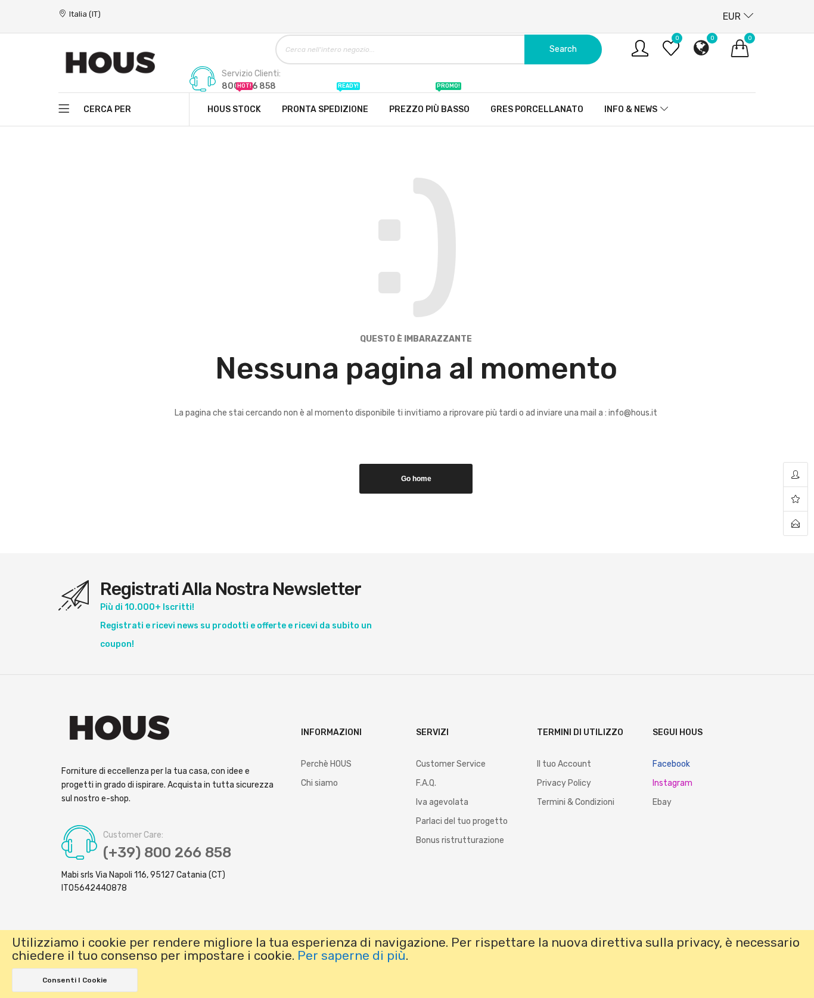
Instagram (672, 783)
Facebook (671, 764)
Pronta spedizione (325, 103)
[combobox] (438, 49)
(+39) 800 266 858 (167, 852)
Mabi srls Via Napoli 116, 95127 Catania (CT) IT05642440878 (143, 881)
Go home (416, 479)
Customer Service (451, 764)
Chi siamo (319, 783)
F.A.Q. (426, 783)
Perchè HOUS (326, 764)
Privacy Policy (564, 783)
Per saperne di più (351, 956)
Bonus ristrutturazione (460, 840)
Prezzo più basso (429, 103)
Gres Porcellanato (536, 109)
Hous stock (234, 103)
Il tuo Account (564, 764)
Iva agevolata (442, 802)
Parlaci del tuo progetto (462, 821)
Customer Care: (133, 835)
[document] (407, 964)
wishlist (795, 499)
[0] (671, 53)
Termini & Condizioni (575, 802)
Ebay (662, 802)
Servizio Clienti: (251, 74)
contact (795, 523)
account (795, 475)
